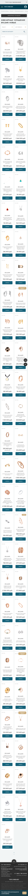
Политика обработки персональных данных (5, 876)
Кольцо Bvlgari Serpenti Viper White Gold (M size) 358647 (7, 107)
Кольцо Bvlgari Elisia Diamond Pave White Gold (7, 79)
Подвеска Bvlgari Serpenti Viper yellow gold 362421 (20, 79)
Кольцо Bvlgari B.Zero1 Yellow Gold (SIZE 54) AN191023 (7, 785)
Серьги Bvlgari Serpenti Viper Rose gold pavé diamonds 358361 (7, 330)
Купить (7, 59)
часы (11, 2)
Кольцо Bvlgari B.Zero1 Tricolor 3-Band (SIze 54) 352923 (21, 587)
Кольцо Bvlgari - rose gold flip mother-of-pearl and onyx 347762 (20, 785)
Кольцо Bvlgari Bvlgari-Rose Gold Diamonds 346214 (7, 840)
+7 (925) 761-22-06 (23, 870)
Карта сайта (9, 873)
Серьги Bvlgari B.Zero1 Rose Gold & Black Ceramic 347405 (20, 275)
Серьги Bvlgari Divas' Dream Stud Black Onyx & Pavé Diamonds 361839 (21, 107)
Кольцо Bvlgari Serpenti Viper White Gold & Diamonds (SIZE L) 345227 (21, 52)
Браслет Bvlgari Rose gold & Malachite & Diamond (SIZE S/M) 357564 (7, 641)
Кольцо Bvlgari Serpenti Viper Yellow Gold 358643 (7, 248)
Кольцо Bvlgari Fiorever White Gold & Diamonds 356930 (7, 812)
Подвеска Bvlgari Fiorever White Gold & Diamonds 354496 (7, 559)
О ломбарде (3, 873)
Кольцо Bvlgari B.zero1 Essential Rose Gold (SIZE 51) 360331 (20, 388)
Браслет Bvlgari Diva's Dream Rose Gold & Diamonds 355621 (20, 530)
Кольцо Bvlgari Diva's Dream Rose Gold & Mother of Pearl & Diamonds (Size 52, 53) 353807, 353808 (20, 359)
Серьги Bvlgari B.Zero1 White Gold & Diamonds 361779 (20, 162)
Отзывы (6, 872)
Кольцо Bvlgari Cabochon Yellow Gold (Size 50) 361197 (7, 700)
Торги (2, 872)
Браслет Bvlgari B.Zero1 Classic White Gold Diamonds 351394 (7, 416)
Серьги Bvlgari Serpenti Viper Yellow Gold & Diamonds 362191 (7, 275)
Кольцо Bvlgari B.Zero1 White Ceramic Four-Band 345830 (20, 757)
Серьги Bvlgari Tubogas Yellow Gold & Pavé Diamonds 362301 (7, 135)
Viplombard (8, 7)
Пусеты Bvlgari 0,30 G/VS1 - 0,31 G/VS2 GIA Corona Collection (7, 531)
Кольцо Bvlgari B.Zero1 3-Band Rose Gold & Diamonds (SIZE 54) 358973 (21, 559)
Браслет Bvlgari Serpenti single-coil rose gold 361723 (20, 474)
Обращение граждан (5, 871)
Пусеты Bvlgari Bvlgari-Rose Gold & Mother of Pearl (20, 446)
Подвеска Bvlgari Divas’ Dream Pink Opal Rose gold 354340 (21, 812)
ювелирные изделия (17, 2)
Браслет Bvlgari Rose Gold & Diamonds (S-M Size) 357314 (7, 162)
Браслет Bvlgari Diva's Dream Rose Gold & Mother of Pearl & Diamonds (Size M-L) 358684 (20, 670)
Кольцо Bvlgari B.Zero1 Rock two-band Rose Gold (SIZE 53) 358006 (7, 671)
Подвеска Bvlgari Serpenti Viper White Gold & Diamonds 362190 (20, 219)
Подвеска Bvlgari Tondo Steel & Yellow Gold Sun (7, 388)
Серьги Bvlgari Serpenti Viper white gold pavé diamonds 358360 (7, 303)
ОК (24, 893)
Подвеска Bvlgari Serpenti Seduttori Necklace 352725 (7, 587)
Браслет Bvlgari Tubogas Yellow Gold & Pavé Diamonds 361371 (20, 135)
